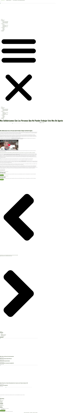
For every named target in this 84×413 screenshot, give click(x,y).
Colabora (2, 175)
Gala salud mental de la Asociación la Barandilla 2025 (7, 363)
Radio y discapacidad (5, 22)
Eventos (4, 24)
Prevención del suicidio (5, 25)
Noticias (2, 23)
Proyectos (2, 20)
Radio (3, 28)
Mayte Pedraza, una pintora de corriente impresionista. (7, 356)
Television (4, 116)
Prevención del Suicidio (5, 21)
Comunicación (3, 27)
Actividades (2, 30)
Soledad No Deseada (5, 26)
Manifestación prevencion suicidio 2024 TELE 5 (6, 358)
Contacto (2, 118)
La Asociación (3, 107)
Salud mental (4, 113)
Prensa (3, 29)
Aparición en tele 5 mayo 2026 (4, 385)
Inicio (2, 19)
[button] (18, 69)
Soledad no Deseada (5, 110)
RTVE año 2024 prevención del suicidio (5, 360)
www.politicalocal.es (2, 170)
